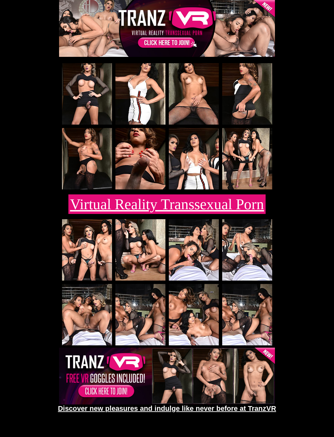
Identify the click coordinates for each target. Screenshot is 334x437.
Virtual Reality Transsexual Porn (167, 204)
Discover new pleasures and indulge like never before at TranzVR (167, 408)
